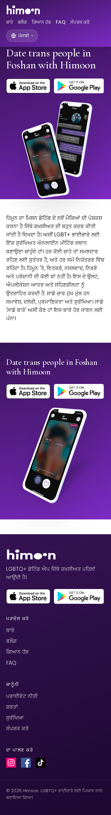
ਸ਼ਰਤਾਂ (12, 707)
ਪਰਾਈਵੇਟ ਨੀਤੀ (22, 696)
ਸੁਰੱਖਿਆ (15, 717)
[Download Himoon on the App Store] (28, 86)
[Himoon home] (23, 10)
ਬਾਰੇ (9, 22)
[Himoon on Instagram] (11, 763)
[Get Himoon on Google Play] (79, 86)
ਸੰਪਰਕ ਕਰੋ (79, 22)
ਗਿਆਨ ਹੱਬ (41, 22)
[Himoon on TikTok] (41, 763)
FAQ (60, 22)
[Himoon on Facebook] (26, 763)
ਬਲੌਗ (22, 22)
